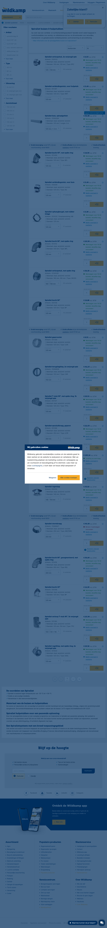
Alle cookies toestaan (68, 478)
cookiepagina (37, 466)
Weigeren (52, 478)
